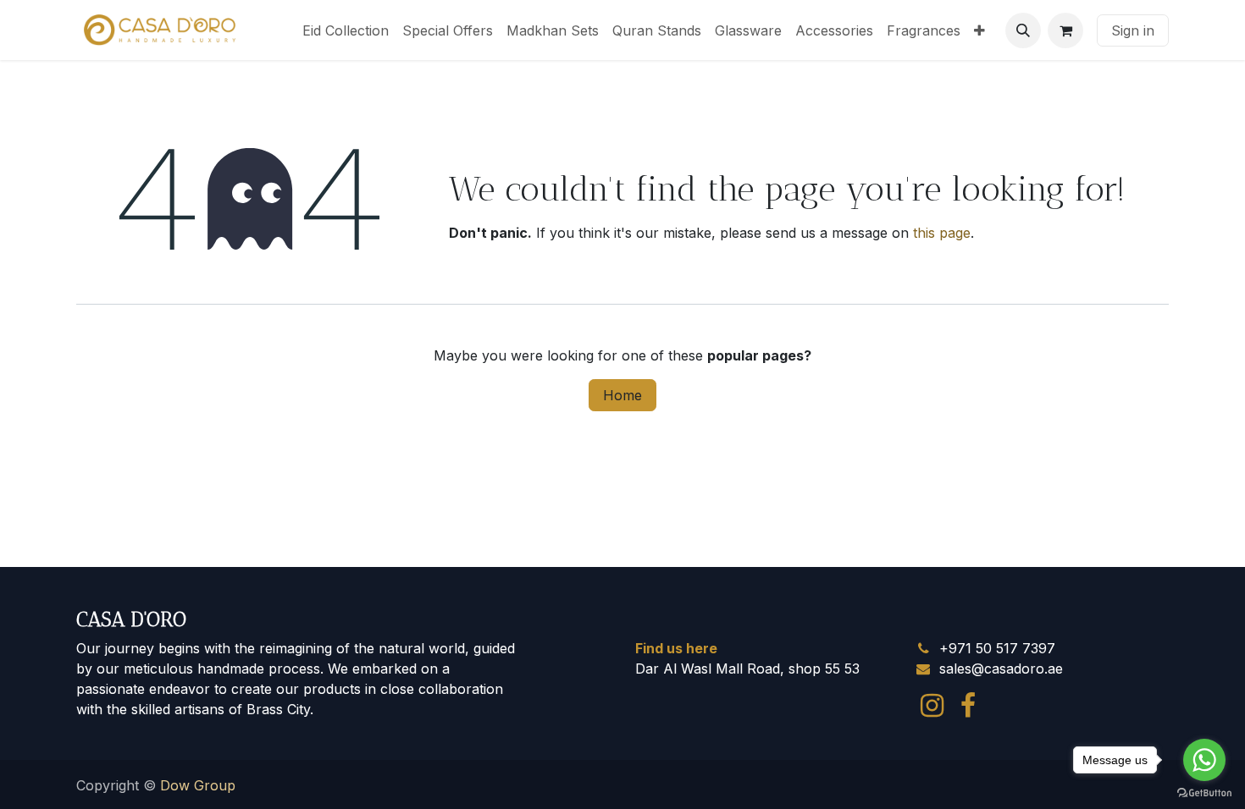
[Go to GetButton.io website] (1204, 792)
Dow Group (197, 785)
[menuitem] (346, 30)
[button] (1023, 30)
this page (942, 232)
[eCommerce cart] (1065, 30)
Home (622, 395)
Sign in (1132, 30)
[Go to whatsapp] (1204, 760)
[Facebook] (968, 706)
